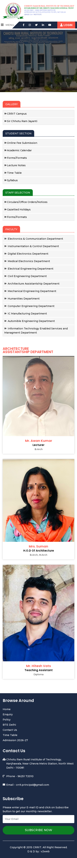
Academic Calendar (19, 150)
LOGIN (68, 25)
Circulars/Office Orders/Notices (27, 202)
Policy (7, 719)
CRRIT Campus (17, 113)
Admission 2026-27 (15, 740)
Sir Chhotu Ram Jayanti (22, 121)
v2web (45, 851)
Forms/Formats (17, 157)
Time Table (14, 172)
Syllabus (12, 180)
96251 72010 (25, 776)
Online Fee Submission (22, 142)
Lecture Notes (16, 165)
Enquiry (8, 714)
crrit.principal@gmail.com (32, 784)
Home (7, 709)
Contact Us (10, 730)
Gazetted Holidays (19, 209)
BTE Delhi (9, 724)
